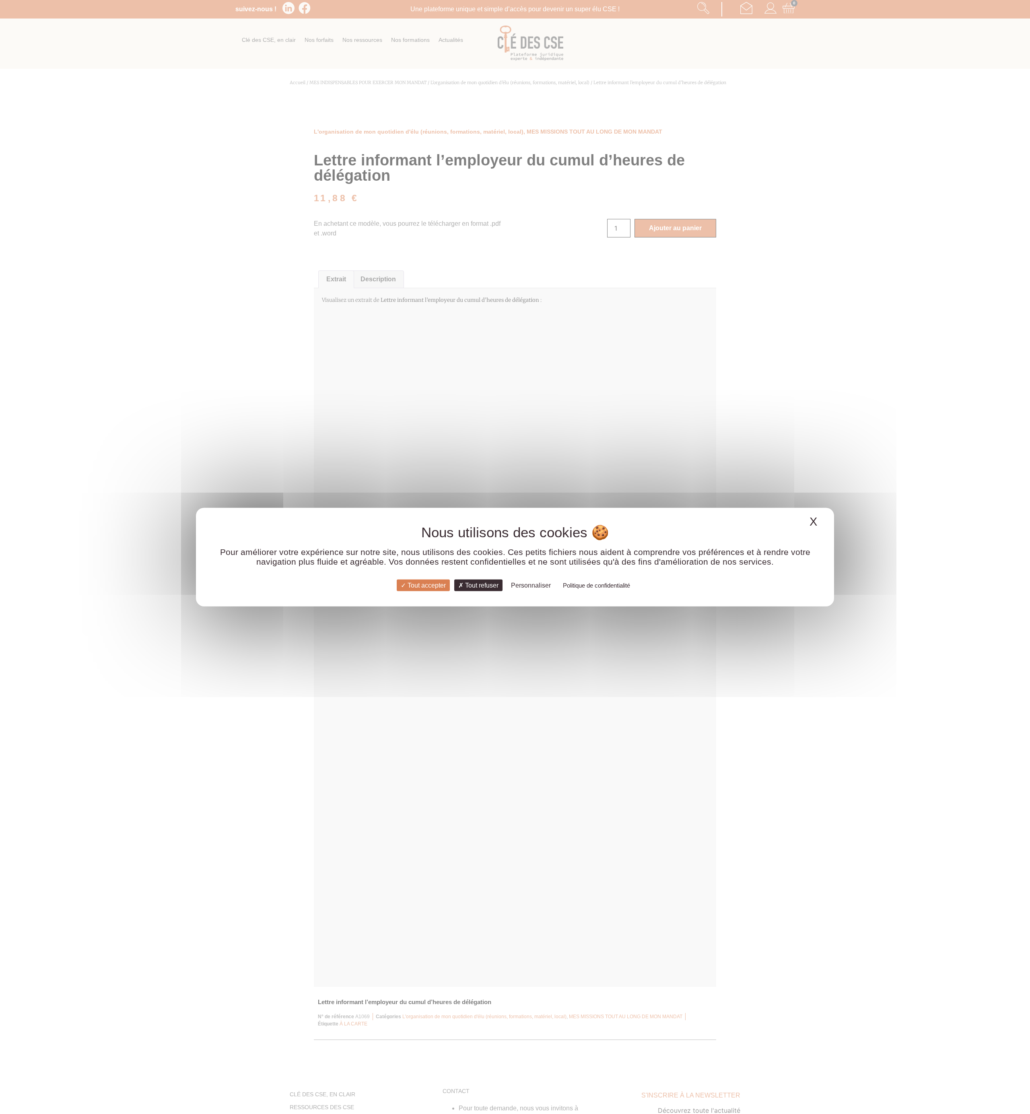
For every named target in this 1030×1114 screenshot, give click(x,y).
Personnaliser (531, 585)
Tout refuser (481, 585)
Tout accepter (426, 585)
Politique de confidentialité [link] (596, 585)
